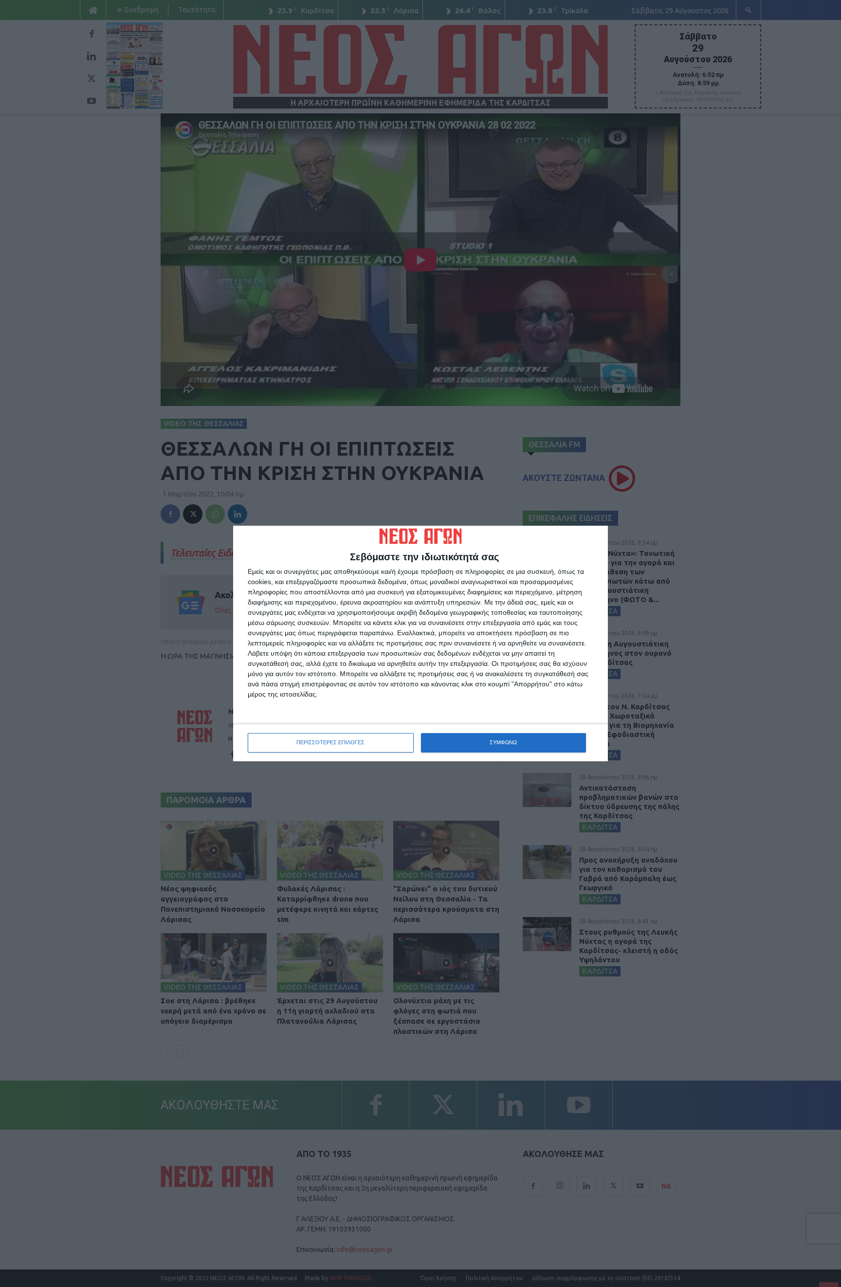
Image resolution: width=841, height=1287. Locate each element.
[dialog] (420, 643)
